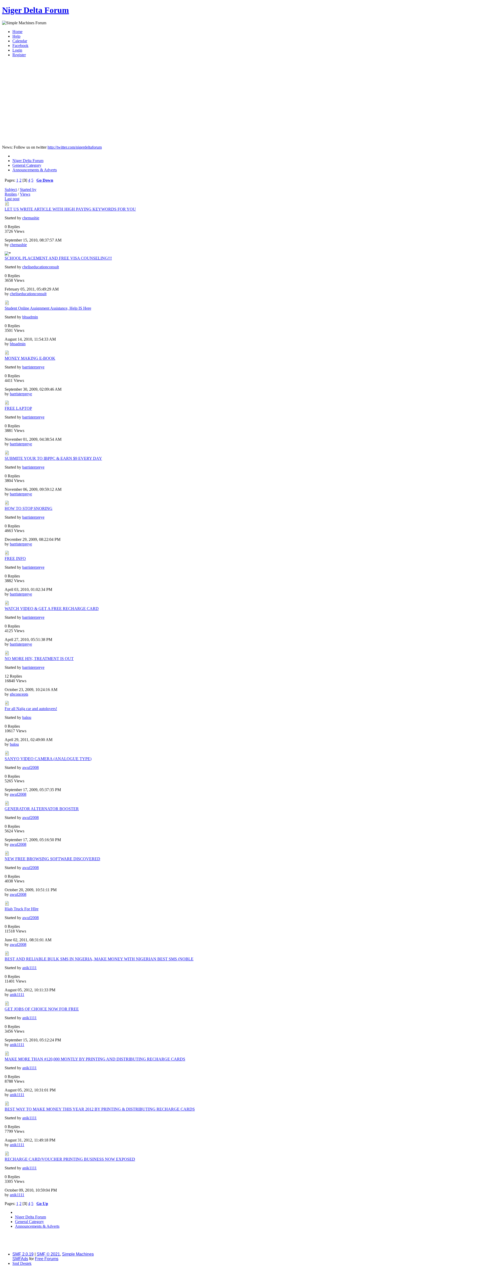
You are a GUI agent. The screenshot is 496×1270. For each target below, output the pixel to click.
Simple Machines (78, 1254)
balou (26, 717)
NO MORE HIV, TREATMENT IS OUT (39, 658)
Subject (11, 189)
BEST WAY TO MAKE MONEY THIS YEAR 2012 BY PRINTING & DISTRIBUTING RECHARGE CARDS (100, 1109)
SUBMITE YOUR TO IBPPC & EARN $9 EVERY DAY (53, 458)
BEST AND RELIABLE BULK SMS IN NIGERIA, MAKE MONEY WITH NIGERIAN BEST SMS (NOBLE (99, 959)
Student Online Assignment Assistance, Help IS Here (48, 308)
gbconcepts (19, 694)
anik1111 (29, 968)
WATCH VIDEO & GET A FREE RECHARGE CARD (52, 608)
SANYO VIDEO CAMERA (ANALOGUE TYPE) (48, 759)
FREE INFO (15, 558)
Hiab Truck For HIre (21, 909)
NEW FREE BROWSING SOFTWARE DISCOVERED (52, 859)
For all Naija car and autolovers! (31, 708)
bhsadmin (30, 317)
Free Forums (46, 1259)
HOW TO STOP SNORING (28, 508)
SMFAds (20, 1259)
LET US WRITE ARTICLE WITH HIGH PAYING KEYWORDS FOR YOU (70, 209)
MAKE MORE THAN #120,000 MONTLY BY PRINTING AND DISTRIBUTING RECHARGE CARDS (95, 1059)
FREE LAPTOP (18, 408)
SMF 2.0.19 (23, 1254)
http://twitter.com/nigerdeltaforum (75, 147)
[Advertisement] (248, 105)
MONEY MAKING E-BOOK (30, 358)
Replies (11, 194)
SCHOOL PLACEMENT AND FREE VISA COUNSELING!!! (58, 258)
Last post (12, 199)
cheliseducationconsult (40, 267)
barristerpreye (33, 367)
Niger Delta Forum (35, 10)
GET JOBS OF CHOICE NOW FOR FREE (42, 1009)
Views (25, 194)
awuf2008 (30, 767)
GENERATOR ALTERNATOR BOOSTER (42, 809)
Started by (28, 189)
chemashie (30, 218)
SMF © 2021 (48, 1254)
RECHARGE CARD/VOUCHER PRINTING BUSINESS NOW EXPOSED (70, 1159)
